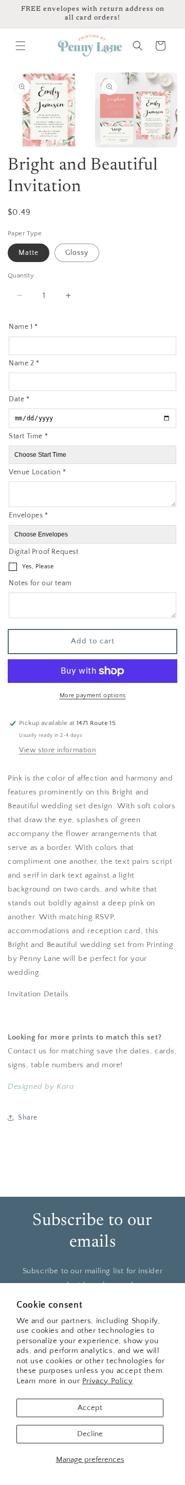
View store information (57, 750)
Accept (90, 1407)
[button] (20, 45)
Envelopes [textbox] (28, 515)
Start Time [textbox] (28, 436)
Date (19, 399)
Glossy (76, 253)
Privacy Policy (107, 1381)
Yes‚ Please (38, 566)
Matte (28, 253)
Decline (90, 1434)
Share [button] (28, 1117)
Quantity (21, 275)
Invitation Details (38, 994)
